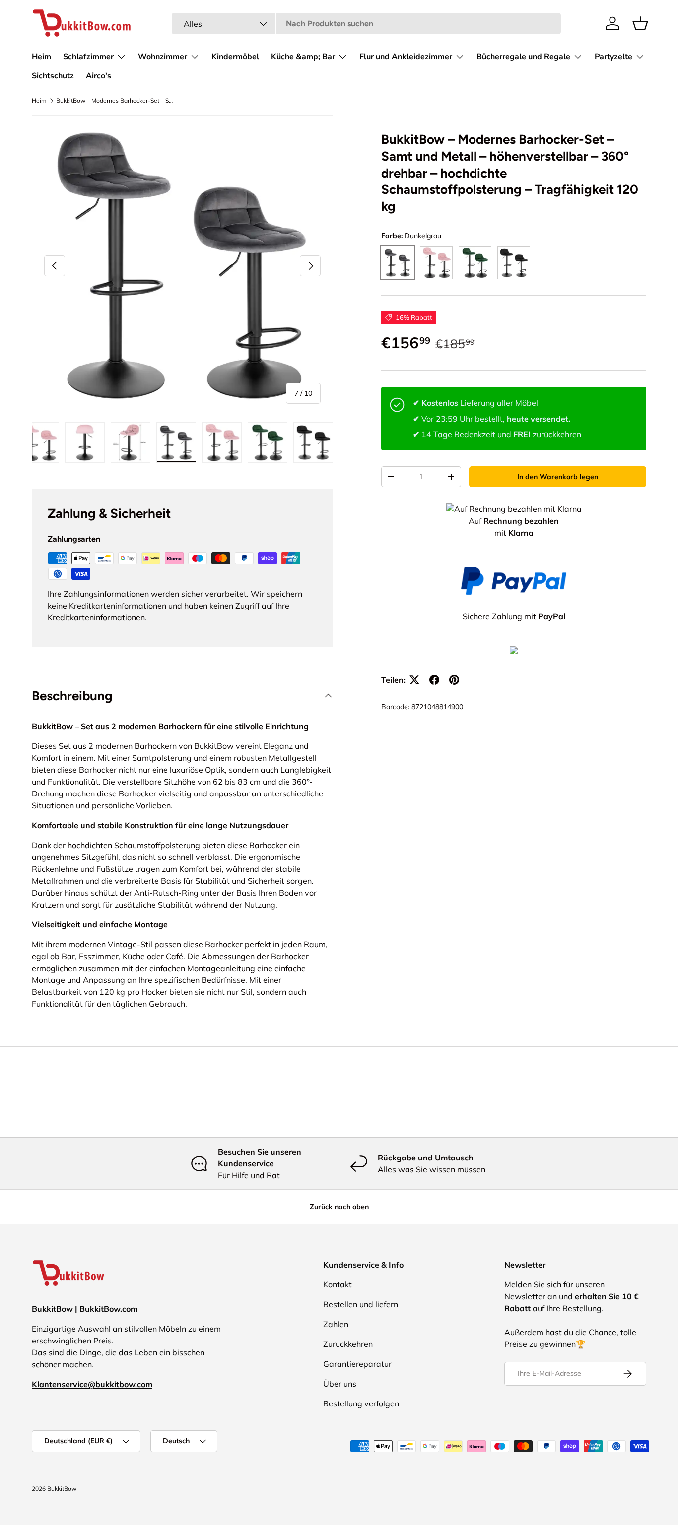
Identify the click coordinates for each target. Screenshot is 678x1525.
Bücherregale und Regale (523, 56)
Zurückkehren (348, 1344)
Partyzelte (613, 56)
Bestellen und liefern (360, 1304)
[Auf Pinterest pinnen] (454, 680)
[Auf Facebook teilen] (434, 680)
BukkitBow (61, 1488)
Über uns (339, 1384)
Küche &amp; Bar (303, 56)
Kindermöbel (235, 56)
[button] (640, 23)
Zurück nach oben (339, 1206)
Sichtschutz (53, 75)
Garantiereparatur (357, 1364)
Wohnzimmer (162, 56)
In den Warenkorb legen (557, 476)
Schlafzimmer (88, 56)
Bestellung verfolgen (361, 1403)
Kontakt (337, 1284)
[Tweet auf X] (414, 680)
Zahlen (335, 1324)
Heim (41, 56)
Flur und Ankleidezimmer (405, 56)
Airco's (98, 75)
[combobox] (366, 23)
